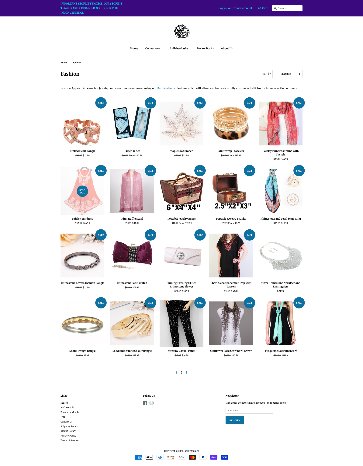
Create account (242, 8)
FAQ (62, 417)
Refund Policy (68, 431)
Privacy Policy (68, 435)
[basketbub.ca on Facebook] (145, 403)
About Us (227, 48)
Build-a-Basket (180, 48)
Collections (153, 48)
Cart (265, 8)
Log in (222, 8)
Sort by (266, 73)
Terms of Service (69, 440)
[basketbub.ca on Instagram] (151, 403)
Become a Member (70, 412)
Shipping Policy (69, 426)
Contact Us (66, 421)
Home (134, 48)
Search (64, 402)
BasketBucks (205, 48)
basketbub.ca (192, 451)
